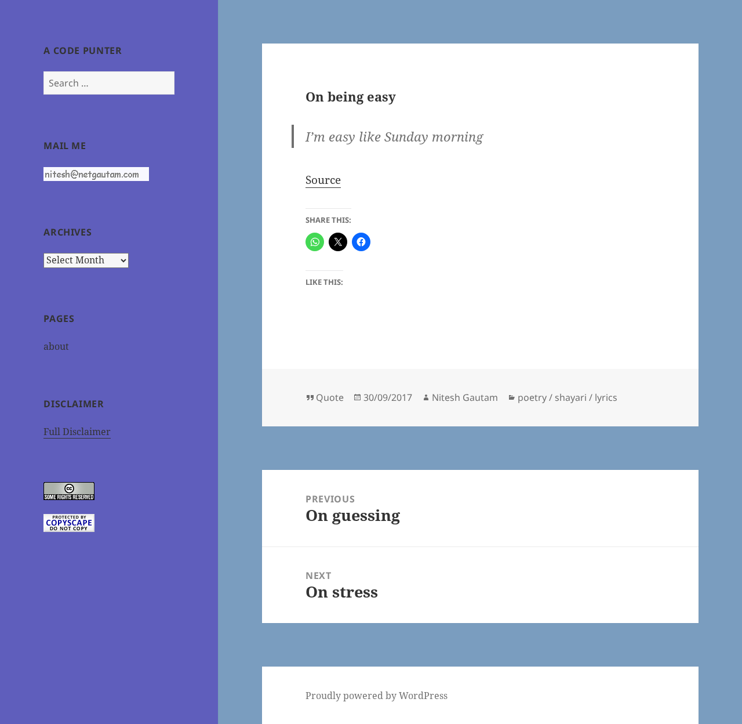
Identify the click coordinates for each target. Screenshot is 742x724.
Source (323, 179)
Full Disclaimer (77, 431)
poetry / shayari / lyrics (567, 397)
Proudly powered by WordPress (376, 695)
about (56, 346)
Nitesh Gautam (465, 397)
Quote (330, 397)
